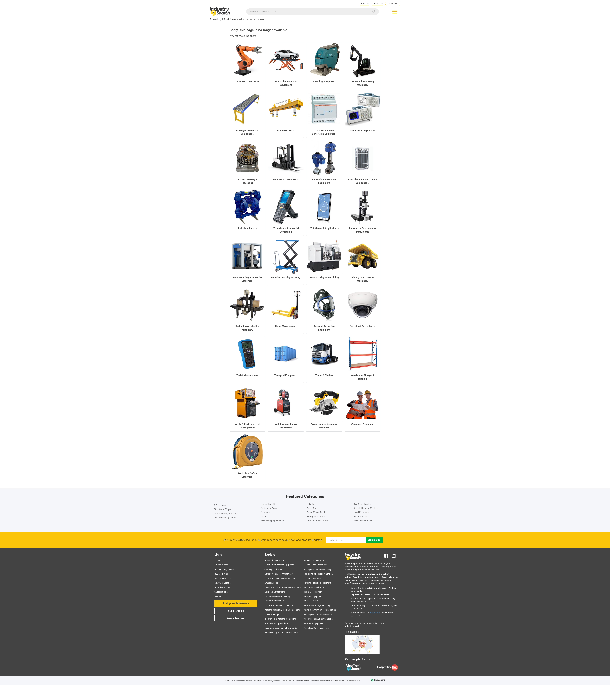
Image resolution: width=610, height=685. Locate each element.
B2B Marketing (221, 574)
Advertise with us (222, 587)
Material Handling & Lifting (315, 560)
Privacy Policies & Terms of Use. (279, 681)
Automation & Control (274, 560)
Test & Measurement (313, 592)
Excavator (265, 512)
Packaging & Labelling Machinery (318, 574)
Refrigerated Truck (316, 516)
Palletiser (311, 504)
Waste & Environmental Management (320, 610)
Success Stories (221, 592)
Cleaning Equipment (273, 569)
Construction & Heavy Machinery (278, 574)
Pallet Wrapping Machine (272, 520)
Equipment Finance (269, 508)
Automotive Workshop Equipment (279, 565)
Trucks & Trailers (311, 601)
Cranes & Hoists (271, 583)
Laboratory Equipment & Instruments (280, 628)
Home (217, 560)
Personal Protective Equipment (317, 583)
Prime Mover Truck (316, 512)
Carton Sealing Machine (225, 513)
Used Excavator (361, 512)
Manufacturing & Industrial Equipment (281, 632)
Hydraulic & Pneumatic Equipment (279, 605)
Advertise (393, 3)
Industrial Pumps (271, 614)
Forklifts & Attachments (274, 601)
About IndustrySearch (224, 569)
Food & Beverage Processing (277, 596)
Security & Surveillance (314, 587)
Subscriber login (236, 618)
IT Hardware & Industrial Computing (280, 619)
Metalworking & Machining (315, 565)
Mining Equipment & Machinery (317, 569)
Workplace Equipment (313, 623)
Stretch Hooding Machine (365, 508)
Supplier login (236, 610)
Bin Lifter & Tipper (223, 509)
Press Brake (313, 508)
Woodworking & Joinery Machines (318, 619)
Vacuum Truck (360, 516)
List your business (236, 603)
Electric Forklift (267, 504)
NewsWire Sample (222, 583)
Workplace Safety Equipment (316, 628)
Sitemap (218, 596)
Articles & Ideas (221, 565)
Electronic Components (274, 592)
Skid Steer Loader (362, 504)
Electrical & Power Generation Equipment (282, 587)
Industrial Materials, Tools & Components (282, 610)
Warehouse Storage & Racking (317, 605)
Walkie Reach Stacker (363, 520)
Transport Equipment (313, 596)
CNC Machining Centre (225, 517)
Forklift (263, 516)
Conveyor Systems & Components (279, 578)
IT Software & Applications (276, 623)
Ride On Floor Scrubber (318, 520)
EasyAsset (375, 612)
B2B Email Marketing (223, 578)
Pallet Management (312, 578)
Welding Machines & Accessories (318, 614)
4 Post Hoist (220, 505)
